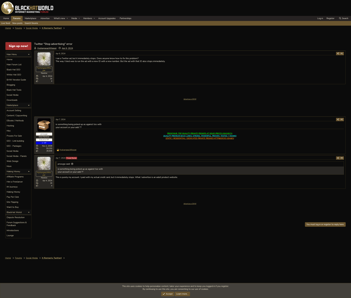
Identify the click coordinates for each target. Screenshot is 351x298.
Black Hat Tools (14, 90)
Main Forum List (14, 64)
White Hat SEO (14, 74)
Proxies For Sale (14, 135)
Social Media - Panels (17, 156)
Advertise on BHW (190, 99)
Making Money (13, 192)
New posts (17, 23)
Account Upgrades (107, 18)
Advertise (45, 18)
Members (87, 18)
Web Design (12, 161)
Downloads (12, 100)
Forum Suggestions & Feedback (17, 224)
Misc (9, 130)
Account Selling (14, 110)
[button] (67, 18)
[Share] (338, 53)
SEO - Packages (14, 146)
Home (6, 18)
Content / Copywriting (17, 115)
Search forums (31, 23)
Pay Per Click (13, 197)
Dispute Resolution (16, 217)
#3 (342, 158)
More (9, 166)
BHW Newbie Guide (16, 79)
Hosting (10, 125)
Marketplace (30, 18)
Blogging (11, 84)
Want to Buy (13, 207)
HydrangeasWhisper (47, 48)
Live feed (5, 23)
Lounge (10, 235)
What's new (59, 18)
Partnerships (125, 18)
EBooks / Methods (15, 120)
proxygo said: (64, 164)
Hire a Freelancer (15, 181)
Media (74, 18)
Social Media (12, 95)
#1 (342, 53)
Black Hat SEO (13, 69)
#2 (342, 119)
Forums (17, 18)
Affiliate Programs (15, 176)
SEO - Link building (15, 141)
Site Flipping (12, 202)
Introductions (13, 230)
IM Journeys (12, 186)
